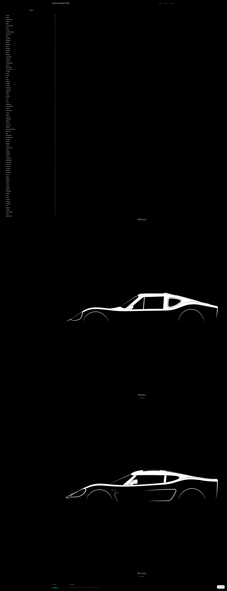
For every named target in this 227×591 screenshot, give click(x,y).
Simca (7, 183)
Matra (7, 121)
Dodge (8, 71)
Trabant (8, 201)
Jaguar (8, 92)
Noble (7, 145)
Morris (7, 141)
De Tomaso (9, 69)
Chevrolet (9, 56)
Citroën (8, 61)
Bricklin (8, 48)
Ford (7, 79)
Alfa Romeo (9, 19)
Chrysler (8, 59)
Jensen (8, 96)
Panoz (7, 156)
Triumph (8, 203)
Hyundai (8, 90)
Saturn (8, 181)
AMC (7, 23)
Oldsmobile (9, 148)
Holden (8, 83)
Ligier (7, 114)
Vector (8, 207)
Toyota (8, 199)
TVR (7, 205)
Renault (8, 172)
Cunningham (9, 63)
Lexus (7, 112)
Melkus (8, 127)
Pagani (8, 152)
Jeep (7, 94)
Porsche (8, 168)
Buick (7, 52)
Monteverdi (9, 137)
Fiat (7, 77)
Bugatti (8, 50)
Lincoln (8, 116)
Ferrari (7, 75)
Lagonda (8, 104)
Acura (7, 15)
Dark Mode (221, 587)
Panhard (8, 154)
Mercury (8, 131)
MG (7, 133)
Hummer (8, 88)
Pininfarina (9, 160)
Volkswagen (9, 212)
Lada (7, 102)
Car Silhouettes (60, 3)
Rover (7, 174)
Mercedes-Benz (10, 129)
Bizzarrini (8, 40)
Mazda (8, 123)
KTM (7, 98)
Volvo (7, 214)
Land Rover (9, 110)
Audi (7, 28)
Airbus (7, 17)
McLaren (8, 125)
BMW (7, 42)
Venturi (8, 210)
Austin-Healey (10, 32)
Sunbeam (8, 191)
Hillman (8, 81)
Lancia (7, 108)
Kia (7, 100)
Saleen (8, 179)
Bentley (8, 38)
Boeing (8, 44)
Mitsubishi (8, 135)
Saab (7, 176)
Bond (7, 46)
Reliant (8, 170)
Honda (8, 85)
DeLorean (9, 67)
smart (7, 185)
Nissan (8, 143)
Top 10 (160, 3)
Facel (7, 73)
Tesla (7, 197)
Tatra (7, 195)
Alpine (7, 21)
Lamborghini (9, 106)
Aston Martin (9, 25)
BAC (7, 36)
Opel (7, 150)
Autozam (8, 34)
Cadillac (8, 54)
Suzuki (7, 193)
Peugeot (8, 158)
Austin (7, 30)
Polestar (8, 164)
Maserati (8, 119)
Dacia (7, 65)
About (166, 3)
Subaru (8, 189)
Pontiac (8, 166)
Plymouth (8, 162)
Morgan (8, 139)
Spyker (8, 187)
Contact (172, 3)
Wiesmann (9, 216)
